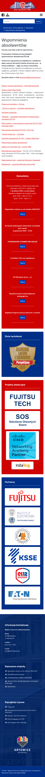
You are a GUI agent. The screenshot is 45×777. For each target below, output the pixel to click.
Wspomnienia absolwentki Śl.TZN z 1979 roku (18, 130)
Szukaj (38, 21)
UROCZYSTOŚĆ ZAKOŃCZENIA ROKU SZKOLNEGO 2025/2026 (21, 682)
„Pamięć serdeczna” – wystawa (13, 134)
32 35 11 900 (11, 645)
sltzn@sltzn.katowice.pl (12, 651)
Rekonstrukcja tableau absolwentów (14, 142)
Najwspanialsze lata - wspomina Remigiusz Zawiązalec (21, 160)
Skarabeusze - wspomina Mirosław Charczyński (18, 164)
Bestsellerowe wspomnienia (11, 151)
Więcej (22, 214)
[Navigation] (41, 15)
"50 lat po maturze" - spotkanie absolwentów (18, 108)
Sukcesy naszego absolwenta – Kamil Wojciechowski (20, 85)
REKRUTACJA (11, 687)
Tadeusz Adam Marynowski (11, 90)
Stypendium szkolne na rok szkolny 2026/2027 (22, 671)
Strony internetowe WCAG (17, 773)
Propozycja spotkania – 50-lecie (13, 104)
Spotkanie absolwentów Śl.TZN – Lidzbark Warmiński (20, 138)
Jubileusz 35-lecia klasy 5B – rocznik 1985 (16, 146)
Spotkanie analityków (9, 112)
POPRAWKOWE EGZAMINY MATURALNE (19, 678)
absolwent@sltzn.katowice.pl (30, 77)
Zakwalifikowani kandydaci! (16, 674)
